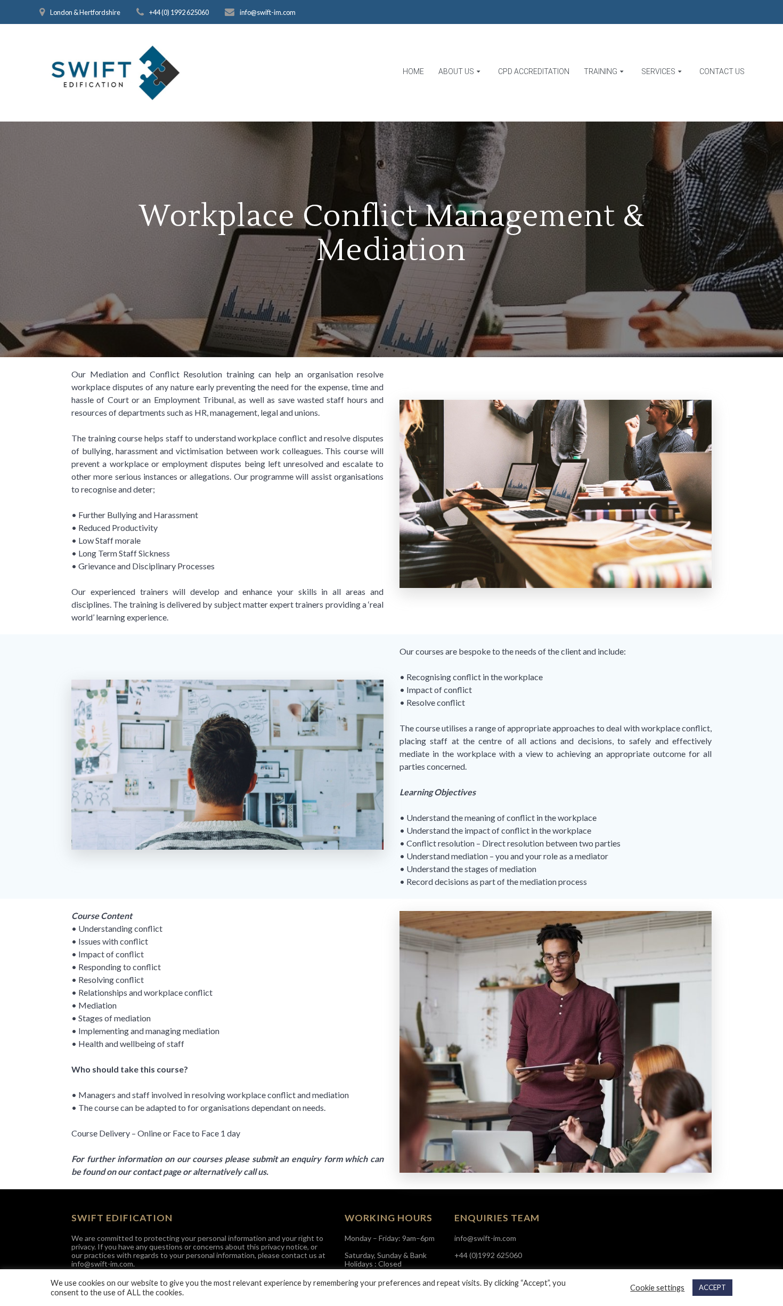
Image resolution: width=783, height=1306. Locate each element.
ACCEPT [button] (712, 1287)
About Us (456, 71)
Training (600, 71)
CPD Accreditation (533, 71)
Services (658, 71)
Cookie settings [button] (657, 1287)
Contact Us (722, 71)
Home (413, 71)
